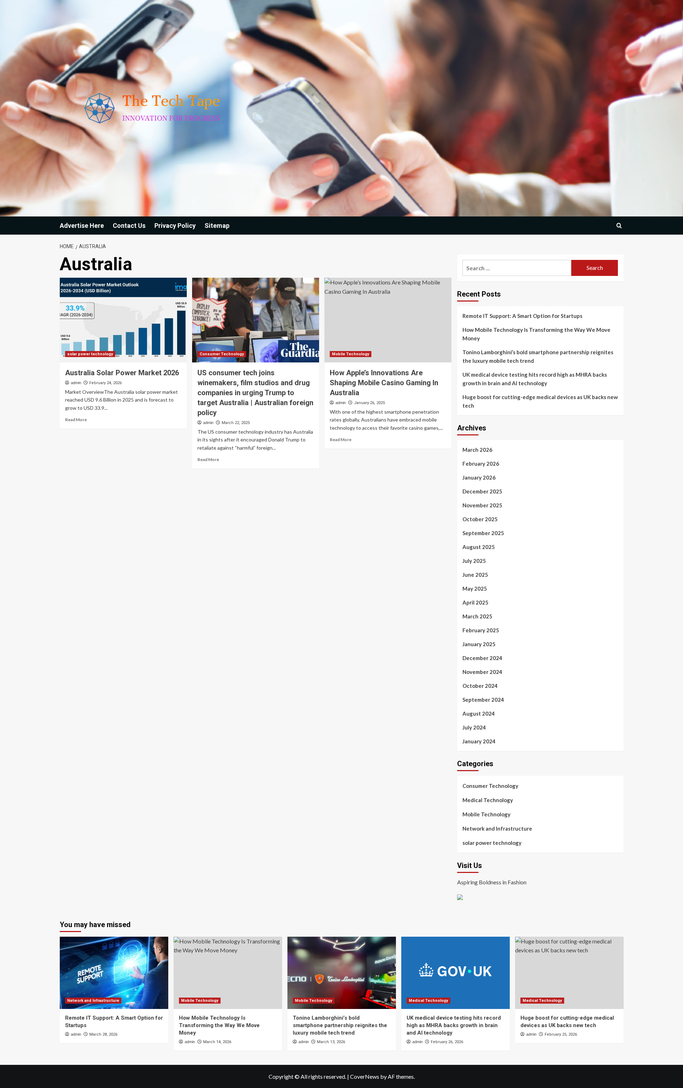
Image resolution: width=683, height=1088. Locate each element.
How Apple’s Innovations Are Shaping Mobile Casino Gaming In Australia (384, 382)
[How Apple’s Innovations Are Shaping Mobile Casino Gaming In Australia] (387, 320)
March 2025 (477, 616)
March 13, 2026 (331, 1042)
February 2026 (480, 463)
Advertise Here (82, 225)
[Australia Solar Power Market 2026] (123, 320)
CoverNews (364, 1076)
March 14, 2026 (217, 1042)
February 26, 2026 (447, 1042)
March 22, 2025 (236, 422)
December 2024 (482, 658)
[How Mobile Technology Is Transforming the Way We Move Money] (228, 973)
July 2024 (474, 727)
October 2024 (480, 685)
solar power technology (90, 354)
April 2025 (475, 602)
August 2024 (478, 713)
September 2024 (483, 699)
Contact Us (129, 225)
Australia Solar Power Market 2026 (122, 372)
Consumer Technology (222, 354)
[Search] (619, 225)
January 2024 (479, 741)
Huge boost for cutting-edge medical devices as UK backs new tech (540, 401)
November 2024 (482, 672)
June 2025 (475, 574)
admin (76, 383)
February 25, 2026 (561, 1034)
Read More (76, 419)
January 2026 (479, 477)
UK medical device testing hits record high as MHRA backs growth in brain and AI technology (534, 378)
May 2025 (474, 588)
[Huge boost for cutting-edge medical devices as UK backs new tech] (569, 973)
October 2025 (480, 519)
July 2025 (474, 561)
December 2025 (482, 491)
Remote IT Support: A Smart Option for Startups (522, 316)
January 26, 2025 (369, 403)
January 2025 (479, 644)
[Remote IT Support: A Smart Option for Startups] (114, 973)
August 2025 (478, 547)
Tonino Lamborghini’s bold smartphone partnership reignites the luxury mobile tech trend (537, 356)
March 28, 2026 (103, 1034)
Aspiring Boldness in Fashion (491, 882)
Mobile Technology (350, 354)
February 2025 (480, 630)
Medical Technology (487, 800)
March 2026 (477, 449)
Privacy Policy (175, 225)
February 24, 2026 (105, 383)
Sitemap (217, 225)
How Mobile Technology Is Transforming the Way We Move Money (536, 333)
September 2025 (483, 533)
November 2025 (482, 505)
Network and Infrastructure (497, 828)
